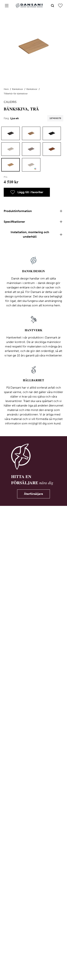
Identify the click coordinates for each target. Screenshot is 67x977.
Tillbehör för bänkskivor (16, 93)
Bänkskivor (18, 89)
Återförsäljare (33, 494)
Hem (6, 89)
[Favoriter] (60, 5)
